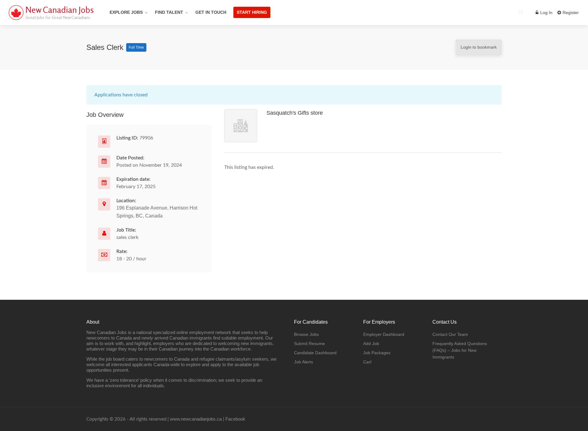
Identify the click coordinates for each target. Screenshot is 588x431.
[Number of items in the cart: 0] (520, 12)
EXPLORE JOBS (126, 12)
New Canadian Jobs (59, 10)
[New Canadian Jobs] (16, 19)
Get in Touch (210, 12)
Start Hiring (252, 12)
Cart (367, 361)
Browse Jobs (306, 334)
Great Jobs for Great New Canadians (57, 17)
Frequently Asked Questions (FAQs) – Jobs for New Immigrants (459, 350)
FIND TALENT (169, 12)
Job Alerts (303, 361)
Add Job (371, 343)
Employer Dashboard (383, 334)
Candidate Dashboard (315, 352)
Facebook (235, 419)
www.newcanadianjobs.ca (196, 419)
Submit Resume (309, 343)
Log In (545, 12)
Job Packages (376, 352)
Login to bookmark (479, 47)
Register (570, 12)
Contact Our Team (450, 334)
